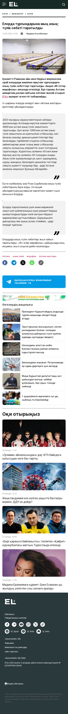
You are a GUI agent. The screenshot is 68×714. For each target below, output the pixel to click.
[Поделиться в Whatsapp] (31, 262)
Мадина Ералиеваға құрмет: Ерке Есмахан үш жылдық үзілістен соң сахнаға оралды (32, 586)
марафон (32, 256)
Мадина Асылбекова (36, 33)
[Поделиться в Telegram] (13, 262)
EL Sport (15, 631)
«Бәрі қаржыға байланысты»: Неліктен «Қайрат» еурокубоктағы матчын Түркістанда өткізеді (33, 543)
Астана (6, 256)
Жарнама (9, 643)
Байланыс (9, 614)
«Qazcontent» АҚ (13, 639)
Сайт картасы (11, 651)
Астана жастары (47, 256)
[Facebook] (7, 624)
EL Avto (46, 631)
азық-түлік (18, 256)
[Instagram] (28, 624)
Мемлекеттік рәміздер (16, 647)
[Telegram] (14, 624)
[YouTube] (21, 624)
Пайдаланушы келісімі (15, 618)
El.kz (5, 96)
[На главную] (13, 4)
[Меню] (4, 4)
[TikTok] (42, 624)
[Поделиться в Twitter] (22, 262)
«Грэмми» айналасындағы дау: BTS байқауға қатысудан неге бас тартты (31, 456)
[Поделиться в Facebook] (4, 262)
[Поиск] (64, 4)
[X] (35, 624)
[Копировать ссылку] (40, 262)
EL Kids (30, 631)
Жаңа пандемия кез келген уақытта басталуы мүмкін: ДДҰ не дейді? (32, 500)
